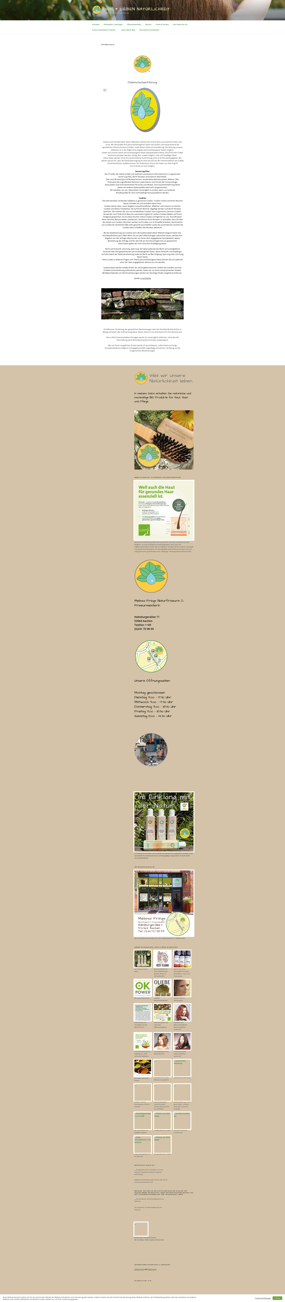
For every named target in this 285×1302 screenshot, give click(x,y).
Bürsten (148, 24)
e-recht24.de (145, 278)
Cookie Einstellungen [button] (263, 1298)
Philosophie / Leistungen (113, 24)
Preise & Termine (162, 24)
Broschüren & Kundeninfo (149, 30)
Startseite (95, 24)
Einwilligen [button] (277, 1298)
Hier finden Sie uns (180, 24)
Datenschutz (139, 1269)
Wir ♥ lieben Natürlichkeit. (138, 9)
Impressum (152, 1269)
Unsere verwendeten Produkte (103, 30)
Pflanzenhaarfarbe (134, 24)
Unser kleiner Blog (128, 30)
